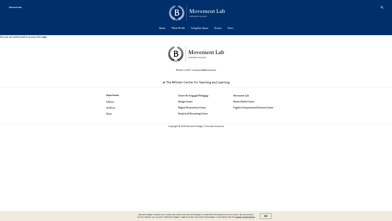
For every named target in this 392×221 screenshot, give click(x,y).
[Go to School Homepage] (197, 13)
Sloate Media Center (243, 101)
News (230, 27)
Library (110, 101)
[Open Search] (382, 8)
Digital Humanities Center (192, 107)
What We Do (178, 27)
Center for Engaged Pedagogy (193, 95)
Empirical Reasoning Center (193, 113)
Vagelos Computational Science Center (253, 107)
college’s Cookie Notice (245, 217)
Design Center (185, 101)
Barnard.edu (15, 7)
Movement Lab (241, 95)
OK (265, 216)
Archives (110, 107)
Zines (109, 113)
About (162, 27)
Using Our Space (199, 27)
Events (217, 27)
